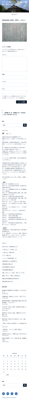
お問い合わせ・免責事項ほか (9, 246)
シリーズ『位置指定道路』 (8, 258)
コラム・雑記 (5, 255)
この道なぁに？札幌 (7, 252)
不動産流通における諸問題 (8, 261)
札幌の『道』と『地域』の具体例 (10, 275)
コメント (4, 54)
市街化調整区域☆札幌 (7, 267)
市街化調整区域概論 (7, 269)
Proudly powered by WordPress (9, 397)
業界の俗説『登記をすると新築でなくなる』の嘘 (13, 319)
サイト (3, 88)
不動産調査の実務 (6, 264)
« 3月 (7, 374)
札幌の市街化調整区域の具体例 (9, 278)
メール (4, 81)
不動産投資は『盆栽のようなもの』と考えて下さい (14, 296)
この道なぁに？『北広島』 (8, 249)
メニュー (15, 14)
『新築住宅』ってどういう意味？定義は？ (12, 329)
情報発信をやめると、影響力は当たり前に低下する (14, 333)
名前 (3, 74)
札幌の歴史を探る (6, 281)
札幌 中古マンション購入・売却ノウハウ (12, 272)
